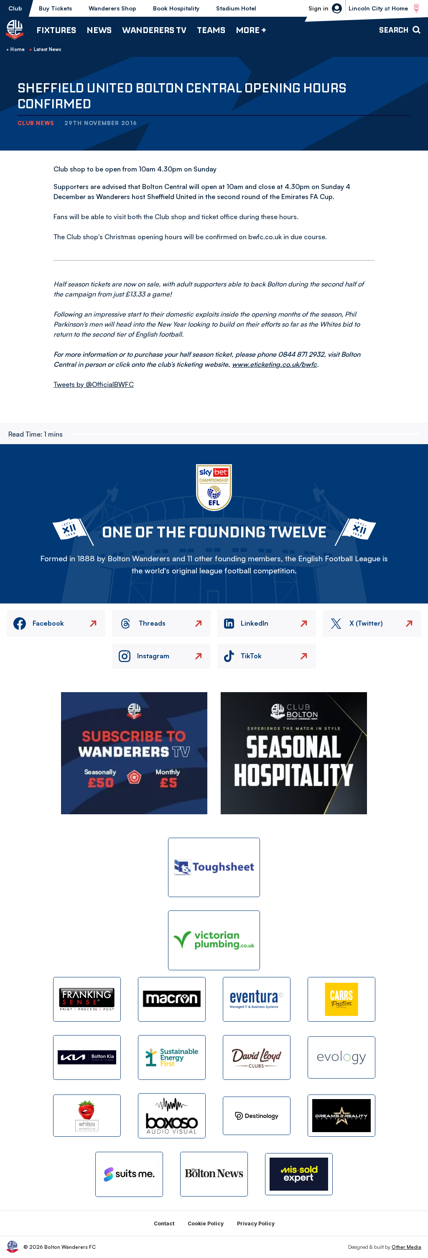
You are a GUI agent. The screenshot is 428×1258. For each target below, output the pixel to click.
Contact (164, 1223)
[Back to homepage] (15, 30)
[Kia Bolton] (87, 1057)
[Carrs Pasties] (341, 999)
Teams (211, 30)
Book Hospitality (176, 8)
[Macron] (172, 999)
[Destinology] (256, 1116)
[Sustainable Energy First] (172, 1057)
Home (17, 49)
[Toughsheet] (214, 867)
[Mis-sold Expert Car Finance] (299, 1174)
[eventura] (256, 999)
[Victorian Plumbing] (214, 940)
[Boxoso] (172, 1115)
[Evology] (341, 1057)
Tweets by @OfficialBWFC (94, 384)
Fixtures (56, 30)
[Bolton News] (214, 1174)
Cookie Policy (206, 1223)
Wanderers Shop (112, 8)
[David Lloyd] (256, 1057)
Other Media (406, 1247)
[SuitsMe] (129, 1174)
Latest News (47, 49)
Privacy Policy (256, 1223)
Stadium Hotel (236, 8)
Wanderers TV (154, 30)
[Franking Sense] (87, 999)
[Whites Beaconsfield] (87, 1115)
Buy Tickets (55, 8)
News (99, 30)
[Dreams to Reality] (341, 1115)
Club (15, 8)
